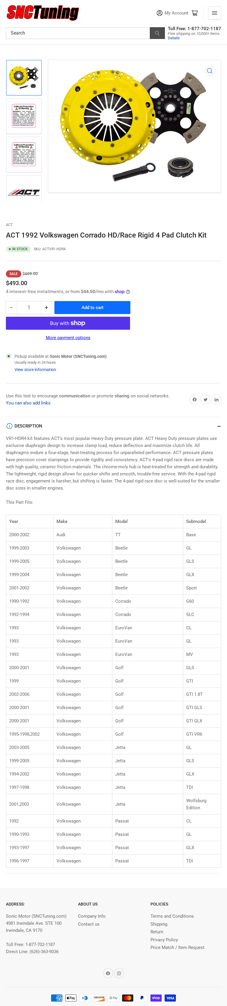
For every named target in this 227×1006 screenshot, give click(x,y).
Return (156, 932)
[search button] (157, 33)
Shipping (158, 924)
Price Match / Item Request (177, 947)
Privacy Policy (164, 939)
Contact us (89, 924)
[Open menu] (214, 12)
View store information (35, 369)
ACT (9, 225)
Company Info (92, 916)
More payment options (68, 337)
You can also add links (28, 403)
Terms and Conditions (172, 916)
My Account (176, 13)
